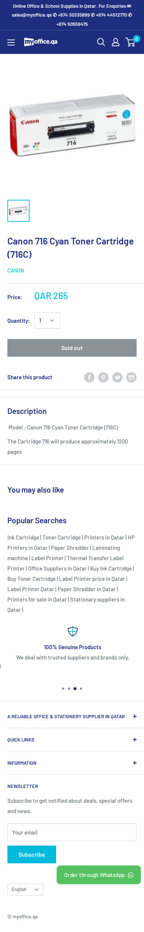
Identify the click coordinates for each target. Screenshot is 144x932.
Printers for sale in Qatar (37, 599)
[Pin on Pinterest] (103, 377)
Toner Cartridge (61, 537)
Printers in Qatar (104, 537)
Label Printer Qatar (30, 589)
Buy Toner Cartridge (31, 578)
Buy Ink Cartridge (111, 568)
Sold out (72, 347)
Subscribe (31, 854)
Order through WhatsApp (94, 874)
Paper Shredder (70, 547)
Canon (15, 270)
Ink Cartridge (23, 537)
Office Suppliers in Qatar (57, 568)
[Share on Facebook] (89, 377)
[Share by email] (131, 377)
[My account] (115, 42)
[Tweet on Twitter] (117, 377)
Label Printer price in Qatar (92, 578)
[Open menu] (11, 42)
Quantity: (18, 320)
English (19, 889)
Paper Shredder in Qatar (87, 589)
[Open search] (101, 42)
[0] (130, 42)
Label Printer (47, 558)
